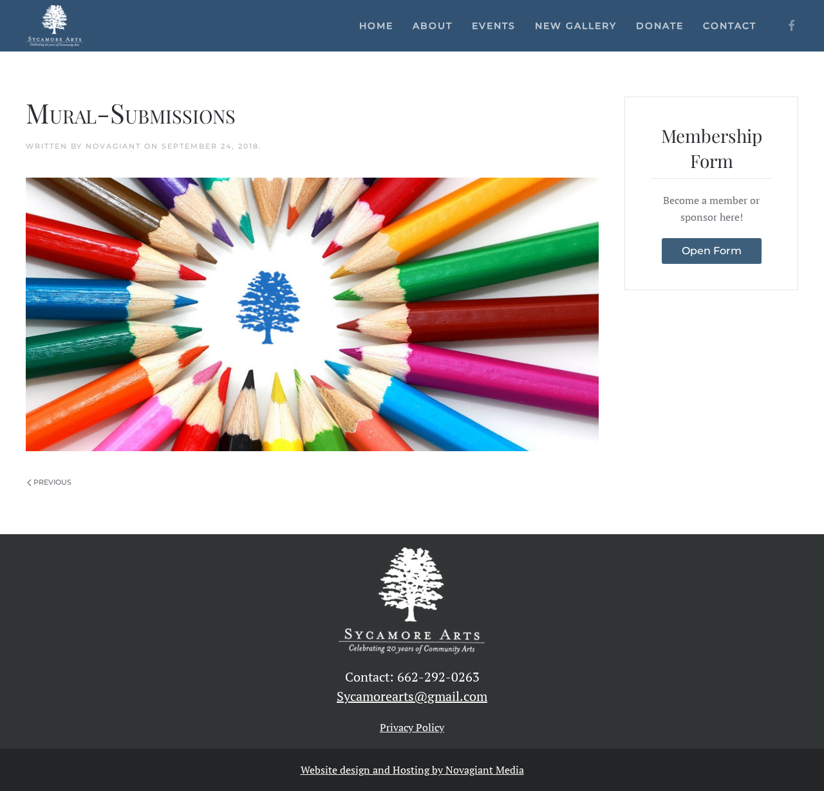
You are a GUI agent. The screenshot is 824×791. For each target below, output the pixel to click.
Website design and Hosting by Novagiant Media (412, 770)
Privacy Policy (412, 727)
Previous (52, 482)
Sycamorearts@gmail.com (412, 696)
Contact (729, 26)
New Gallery (576, 26)
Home (376, 26)
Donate (660, 26)
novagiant (113, 146)
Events (494, 26)
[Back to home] (55, 25)
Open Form (712, 251)
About (433, 26)
